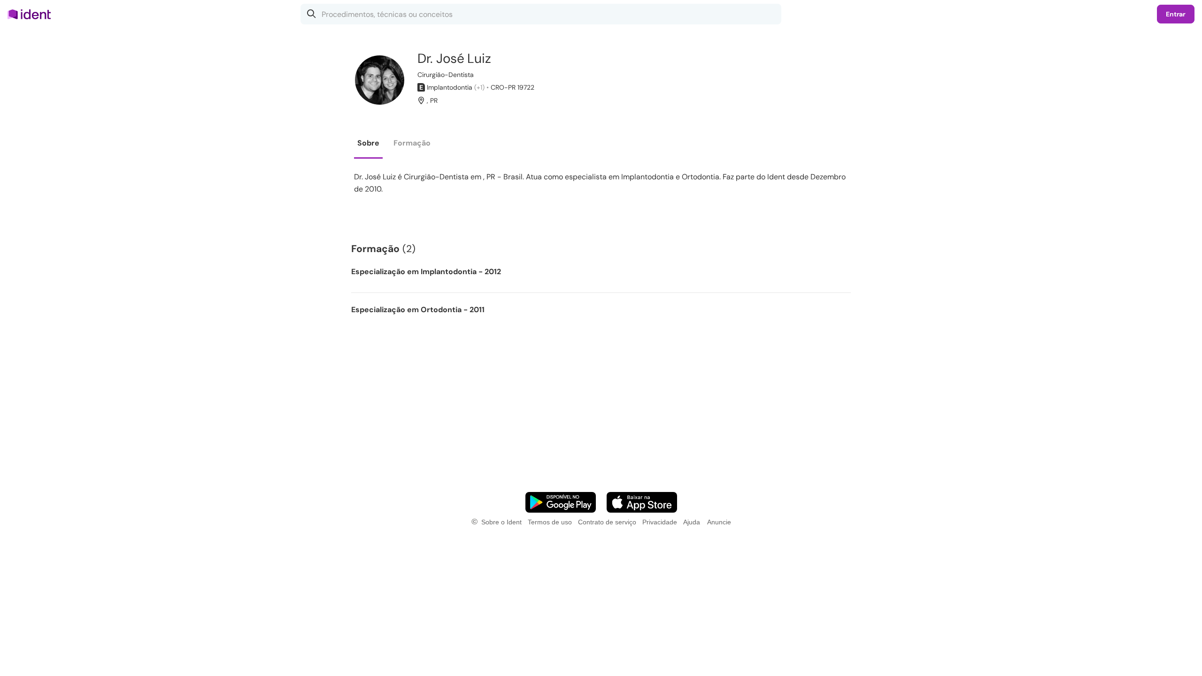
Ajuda (691, 522)
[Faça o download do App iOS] (642, 502)
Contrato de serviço (607, 522)
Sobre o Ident (501, 522)
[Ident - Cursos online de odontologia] (32, 14)
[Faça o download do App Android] (561, 502)
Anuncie (719, 522)
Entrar (1176, 14)
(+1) (479, 87)
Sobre (368, 143)
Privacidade (659, 522)
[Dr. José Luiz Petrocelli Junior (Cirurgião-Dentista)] (379, 80)
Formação (412, 143)
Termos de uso (550, 522)
